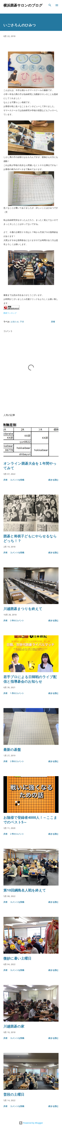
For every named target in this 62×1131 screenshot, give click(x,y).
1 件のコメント (17, 693)
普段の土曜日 (13, 1094)
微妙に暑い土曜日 (17, 958)
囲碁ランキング (10, 313)
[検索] (50, 5)
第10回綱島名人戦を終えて (24, 890)
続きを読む (53, 479)
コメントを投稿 (17, 479)
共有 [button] (53, 321)
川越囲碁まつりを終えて (22, 608)
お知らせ (15, 321)
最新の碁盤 (12, 749)
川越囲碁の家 (13, 1026)
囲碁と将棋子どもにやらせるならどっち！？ (30, 538)
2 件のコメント (17, 620)
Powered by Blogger (32, 1122)
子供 (22, 321)
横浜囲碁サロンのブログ (23, 5)
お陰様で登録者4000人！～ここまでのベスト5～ (30, 819)
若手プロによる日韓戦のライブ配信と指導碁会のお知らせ (30, 679)
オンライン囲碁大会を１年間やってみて (30, 465)
